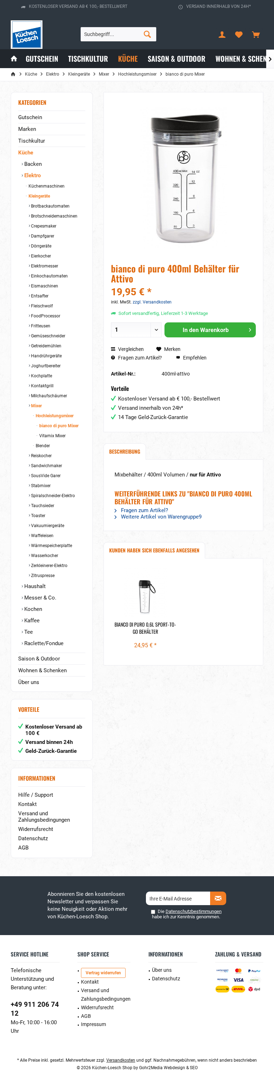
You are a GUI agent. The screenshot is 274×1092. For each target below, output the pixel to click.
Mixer (36, 405)
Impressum (93, 1024)
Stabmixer (40, 485)
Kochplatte (41, 375)
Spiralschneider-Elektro (52, 495)
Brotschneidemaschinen (53, 216)
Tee (28, 632)
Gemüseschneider (47, 335)
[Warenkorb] (255, 34)
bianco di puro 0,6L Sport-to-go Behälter (145, 628)
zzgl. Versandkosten (152, 302)
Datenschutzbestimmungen (194, 911)
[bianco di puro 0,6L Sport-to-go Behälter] (145, 592)
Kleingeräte (38, 196)
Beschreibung (124, 451)
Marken (27, 129)
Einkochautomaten (49, 276)
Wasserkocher (44, 555)
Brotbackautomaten (50, 206)
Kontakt (27, 804)
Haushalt (34, 586)
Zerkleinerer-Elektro (48, 565)
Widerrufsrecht (35, 829)
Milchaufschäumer (48, 395)
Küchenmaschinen (46, 186)
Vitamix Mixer (52, 435)
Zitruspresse (42, 575)
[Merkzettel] (239, 34)
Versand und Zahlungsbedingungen (44, 816)
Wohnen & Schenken (42, 670)
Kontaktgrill (42, 385)
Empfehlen (194, 358)
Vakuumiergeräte (47, 525)
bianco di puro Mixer (58, 425)
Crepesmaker (43, 226)
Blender (42, 445)
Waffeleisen (42, 535)
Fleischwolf (41, 305)
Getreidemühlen (45, 345)
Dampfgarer (42, 236)
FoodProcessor (45, 315)
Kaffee (31, 620)
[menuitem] (255, 34)
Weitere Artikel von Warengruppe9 (161, 517)
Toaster (37, 515)
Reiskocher (41, 455)
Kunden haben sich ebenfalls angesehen (154, 550)
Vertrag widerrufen (103, 972)
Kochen (32, 609)
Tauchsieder (42, 505)
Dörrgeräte (40, 246)
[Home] (14, 58)
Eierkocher (40, 256)
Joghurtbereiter (45, 365)
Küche (25, 152)
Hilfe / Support (35, 795)
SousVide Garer (45, 475)
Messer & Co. (39, 598)
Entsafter (39, 296)
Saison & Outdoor (39, 658)
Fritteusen (40, 325)
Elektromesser (44, 266)
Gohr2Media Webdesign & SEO (168, 1067)
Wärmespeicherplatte (51, 545)
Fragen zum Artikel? (139, 358)
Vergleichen (130, 349)
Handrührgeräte (46, 355)
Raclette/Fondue (43, 643)
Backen (32, 164)
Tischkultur (31, 141)
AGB (23, 847)
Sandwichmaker (46, 465)
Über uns (28, 682)
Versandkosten (120, 1060)
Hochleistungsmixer (54, 415)
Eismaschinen (44, 286)
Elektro (32, 175)
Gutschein (30, 117)
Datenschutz (33, 838)
